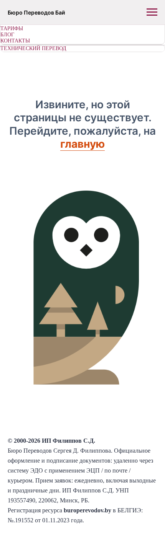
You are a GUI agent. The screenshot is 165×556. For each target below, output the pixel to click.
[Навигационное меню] (152, 12)
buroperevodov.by (87, 510)
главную (82, 143)
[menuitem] (82, 29)
